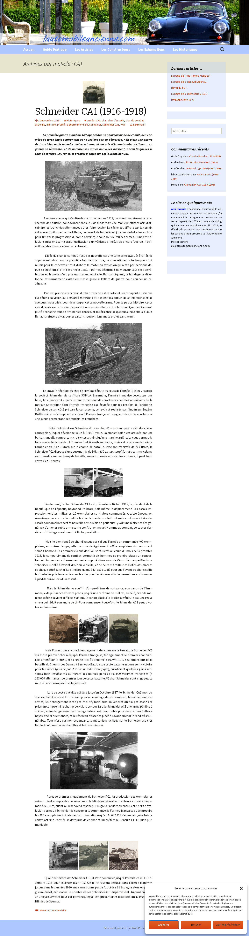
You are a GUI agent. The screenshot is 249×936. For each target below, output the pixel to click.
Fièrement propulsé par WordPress (124, 928)
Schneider (95, 124)
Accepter (163, 925)
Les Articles (84, 49)
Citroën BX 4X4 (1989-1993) (199, 184)
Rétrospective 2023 (182, 100)
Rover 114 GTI (179, 87)
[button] (241, 888)
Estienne (40, 124)
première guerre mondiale (72, 124)
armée (91, 120)
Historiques (73, 120)
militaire (51, 124)
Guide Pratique (55, 49)
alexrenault (138, 124)
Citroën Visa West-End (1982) (201, 162)
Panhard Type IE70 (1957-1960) (204, 168)
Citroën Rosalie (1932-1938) (205, 156)
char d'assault (116, 120)
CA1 (98, 120)
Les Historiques (185, 49)
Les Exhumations (151, 49)
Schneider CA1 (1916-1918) (91, 111)
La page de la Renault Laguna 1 (189, 81)
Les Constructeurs (115, 49)
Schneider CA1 (110, 124)
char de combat (134, 120)
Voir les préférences (228, 925)
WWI (123, 124)
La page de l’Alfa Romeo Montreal (190, 75)
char (104, 120)
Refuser (196, 925)
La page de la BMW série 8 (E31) (189, 94)
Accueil (28, 49)
